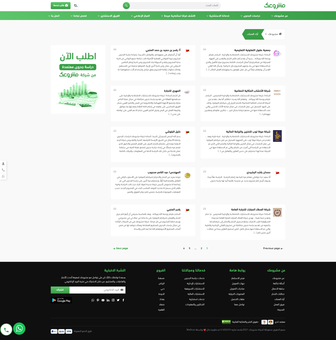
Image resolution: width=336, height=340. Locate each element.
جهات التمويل (238, 283)
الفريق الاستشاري (110, 16)
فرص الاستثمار (237, 278)
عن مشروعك (281, 16)
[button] (126, 5)
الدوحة (161, 294)
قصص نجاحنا (80, 16)
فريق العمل (279, 304)
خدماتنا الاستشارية (219, 16)
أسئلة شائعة (278, 283)
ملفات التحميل (237, 299)
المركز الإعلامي (142, 16)
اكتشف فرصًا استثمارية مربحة (179, 16)
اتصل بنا (55, 16)
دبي (162, 289)
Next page (121, 248)
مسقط (161, 278)
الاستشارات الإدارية (195, 283)
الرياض (161, 283)
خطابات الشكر (278, 294)
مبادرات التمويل (237, 289)
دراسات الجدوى (251, 16)
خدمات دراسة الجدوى (194, 278)
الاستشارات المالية (196, 294)
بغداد (161, 299)
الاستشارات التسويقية (194, 289)
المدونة (280, 310)
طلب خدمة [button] (58, 5)
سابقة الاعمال (278, 289)
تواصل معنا (239, 304)
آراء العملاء (252, 34)
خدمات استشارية (196, 299)
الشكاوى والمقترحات (194, 304)
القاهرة (161, 310)
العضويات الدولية (236, 294)
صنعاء (161, 304)
